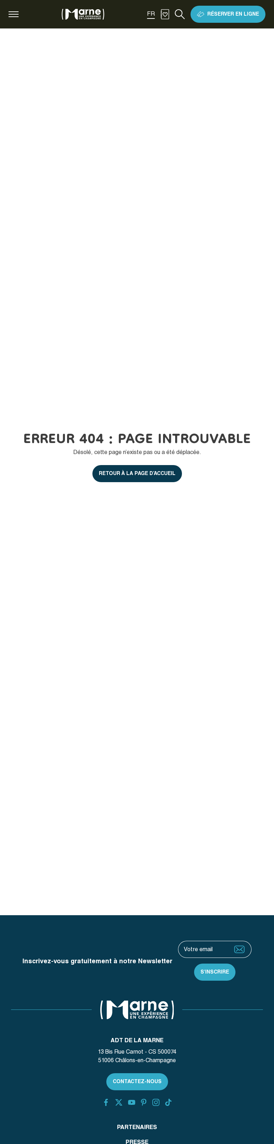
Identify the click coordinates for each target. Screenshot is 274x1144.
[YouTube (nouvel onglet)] (131, 1102)
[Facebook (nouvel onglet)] (106, 1102)
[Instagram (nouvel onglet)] (155, 1102)
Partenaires (137, 1127)
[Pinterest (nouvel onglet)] (143, 1102)
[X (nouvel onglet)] (118, 1102)
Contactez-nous (137, 1081)
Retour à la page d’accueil (137, 473)
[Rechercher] (180, 14)
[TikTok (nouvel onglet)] (168, 1102)
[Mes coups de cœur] (165, 14)
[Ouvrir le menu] (13, 14)
